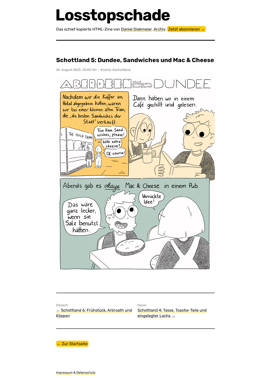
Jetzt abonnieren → (186, 29)
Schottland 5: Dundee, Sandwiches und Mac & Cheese (135, 60)
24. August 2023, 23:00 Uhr (77, 70)
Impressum (64, 372)
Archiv (159, 29)
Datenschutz (85, 372)
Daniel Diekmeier (136, 29)
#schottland (121, 70)
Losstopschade (113, 15)
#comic (105, 70)
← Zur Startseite (72, 343)
